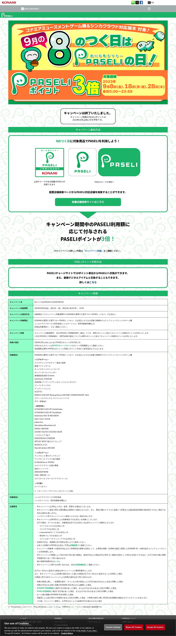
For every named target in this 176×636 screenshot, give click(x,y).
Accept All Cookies (155, 627)
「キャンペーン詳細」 (93, 251)
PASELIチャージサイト (61, 346)
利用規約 (58, 618)
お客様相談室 (80, 565)
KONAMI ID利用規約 (45, 588)
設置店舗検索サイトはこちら (88, 202)
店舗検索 (73, 545)
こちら (93, 282)
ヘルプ (23, 618)
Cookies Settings (113, 627)
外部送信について (129, 618)
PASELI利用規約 (44, 591)
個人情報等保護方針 (96, 618)
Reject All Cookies (134, 627)
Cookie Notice (67, 633)
